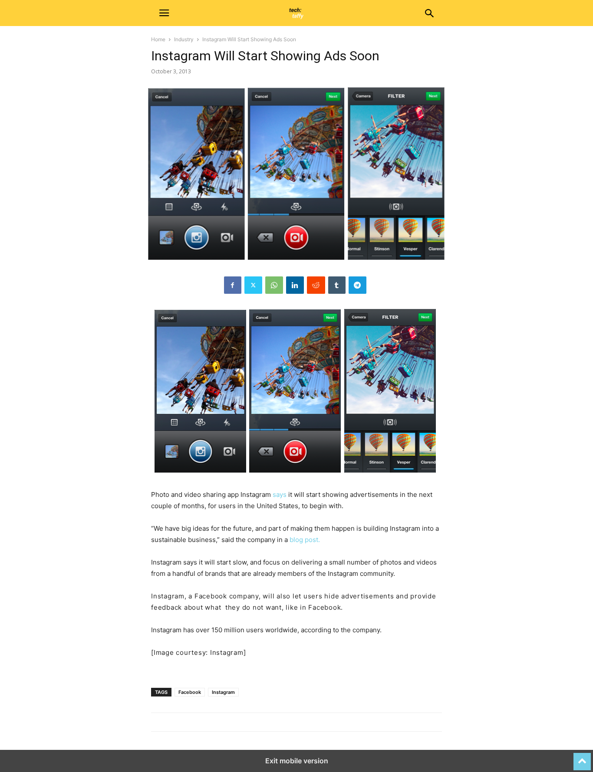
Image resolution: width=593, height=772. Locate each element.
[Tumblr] (337, 285)
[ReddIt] (316, 285)
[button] (164, 13)
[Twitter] (253, 285)
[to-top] (582, 757)
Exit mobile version (296, 760)
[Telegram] (357, 285)
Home (158, 39)
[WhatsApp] (274, 285)
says (280, 494)
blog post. (305, 539)
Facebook (189, 692)
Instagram (223, 692)
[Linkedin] (295, 285)
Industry (184, 39)
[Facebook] (232, 285)
